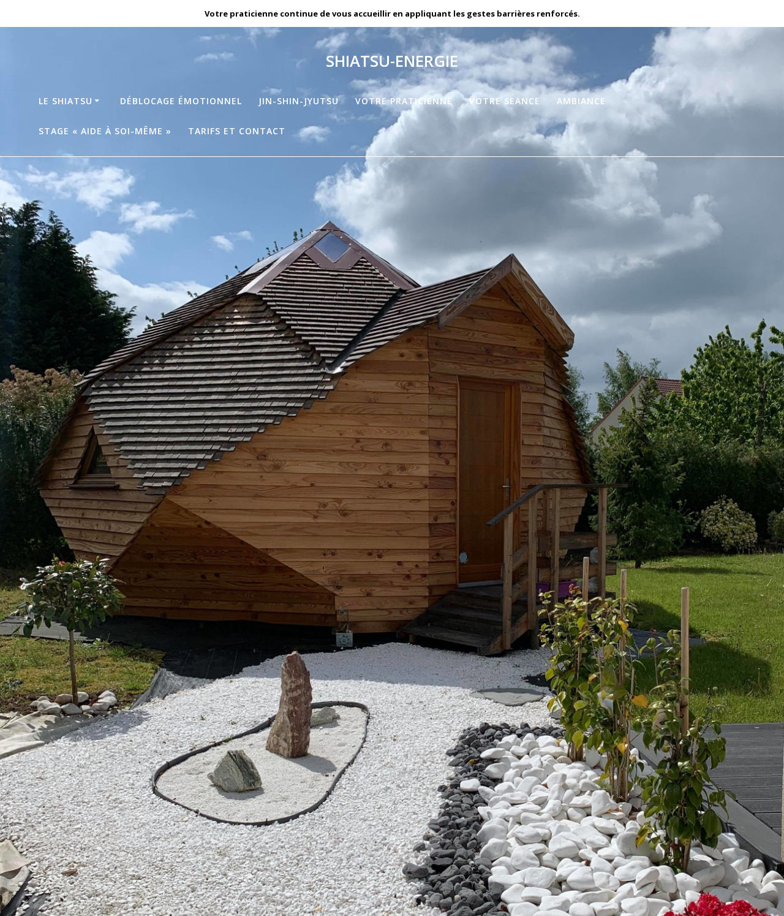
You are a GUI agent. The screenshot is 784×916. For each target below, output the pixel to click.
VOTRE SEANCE (504, 101)
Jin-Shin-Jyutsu (298, 101)
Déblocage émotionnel (181, 101)
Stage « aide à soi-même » (105, 131)
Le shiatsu (65, 101)
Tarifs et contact (236, 131)
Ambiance (581, 101)
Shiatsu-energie (392, 61)
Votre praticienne (404, 101)
